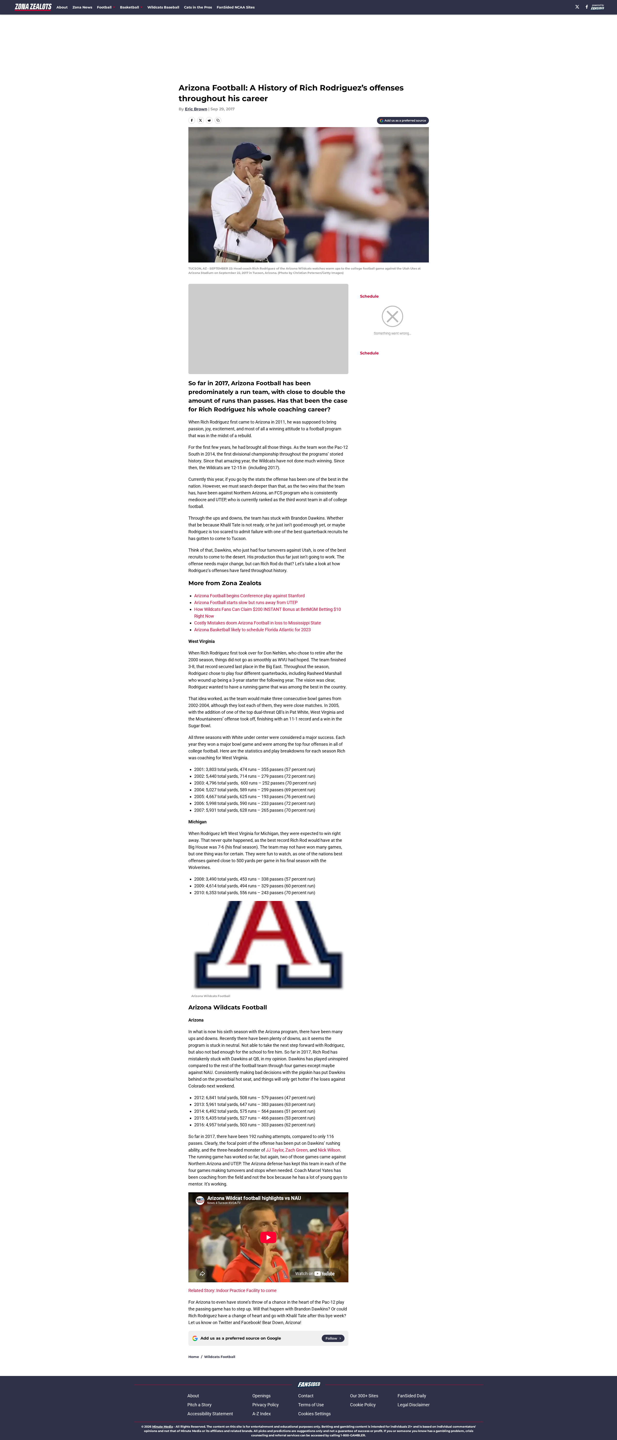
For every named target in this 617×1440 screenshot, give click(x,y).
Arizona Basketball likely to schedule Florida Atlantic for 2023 (252, 629)
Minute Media (162, 1426)
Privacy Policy (265, 1404)
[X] (577, 7)
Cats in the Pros (198, 7)
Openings (261, 1395)
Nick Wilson (329, 1150)
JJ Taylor (274, 1150)
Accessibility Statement (210, 1413)
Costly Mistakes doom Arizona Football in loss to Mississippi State (257, 622)
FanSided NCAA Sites (236, 7)
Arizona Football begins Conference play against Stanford (249, 595)
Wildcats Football (219, 1357)
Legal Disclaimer (414, 1404)
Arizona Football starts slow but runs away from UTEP (245, 602)
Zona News (82, 7)
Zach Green (296, 1150)
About (62, 7)
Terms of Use (311, 1404)
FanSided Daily (412, 1395)
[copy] (218, 120)
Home (193, 1357)
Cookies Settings (314, 1413)
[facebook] (587, 7)
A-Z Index (261, 1413)
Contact (305, 1395)
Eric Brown (196, 109)
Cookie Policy (363, 1404)
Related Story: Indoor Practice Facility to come (232, 1290)
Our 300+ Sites (364, 1395)
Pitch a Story (199, 1404)
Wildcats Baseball (163, 7)
